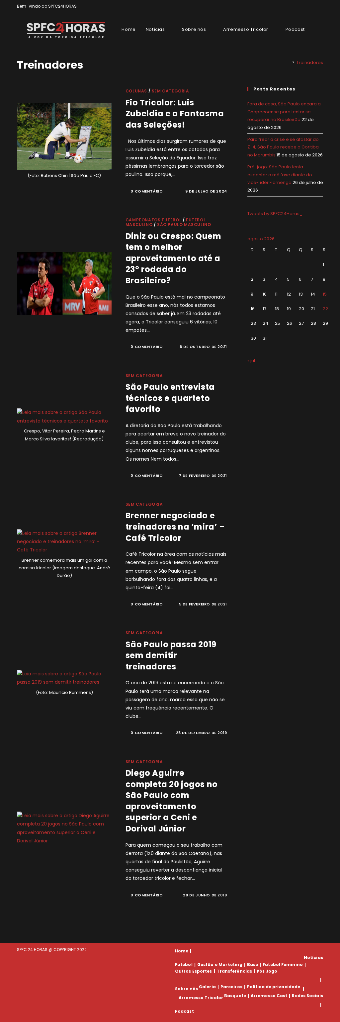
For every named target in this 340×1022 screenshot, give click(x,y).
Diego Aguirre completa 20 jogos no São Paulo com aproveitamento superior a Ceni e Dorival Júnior (172, 800)
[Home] (288, 62)
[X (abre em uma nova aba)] (298, 6)
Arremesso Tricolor (201, 997)
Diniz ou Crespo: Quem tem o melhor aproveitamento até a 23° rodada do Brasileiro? (173, 258)
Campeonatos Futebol (153, 220)
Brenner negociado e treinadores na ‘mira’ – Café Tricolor (175, 526)
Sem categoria (170, 91)
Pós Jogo (267, 971)
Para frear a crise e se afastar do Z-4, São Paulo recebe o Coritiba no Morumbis (283, 147)
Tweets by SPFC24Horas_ (274, 213)
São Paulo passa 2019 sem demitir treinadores (171, 655)
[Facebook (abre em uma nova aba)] (306, 6)
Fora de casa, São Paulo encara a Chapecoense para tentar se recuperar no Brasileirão (284, 112)
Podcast (184, 1011)
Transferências (234, 971)
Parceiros (231, 987)
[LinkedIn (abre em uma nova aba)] (320, 6)
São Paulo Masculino (184, 224)
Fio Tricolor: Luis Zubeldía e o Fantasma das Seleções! (175, 113)
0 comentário (146, 191)
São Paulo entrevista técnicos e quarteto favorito (170, 398)
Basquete (235, 995)
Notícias (313, 957)
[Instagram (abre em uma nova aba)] (313, 6)
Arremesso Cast (269, 995)
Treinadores (310, 62)
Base (252, 964)
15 (325, 294)
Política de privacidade (273, 987)
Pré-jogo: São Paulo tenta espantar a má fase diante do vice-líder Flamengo (279, 175)
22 (325, 309)
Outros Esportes (193, 971)
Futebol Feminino (283, 964)
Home (181, 951)
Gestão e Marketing (219, 964)
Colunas (136, 91)
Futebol (184, 964)
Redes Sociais (307, 995)
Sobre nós (186, 989)
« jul (251, 361)
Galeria (207, 987)
